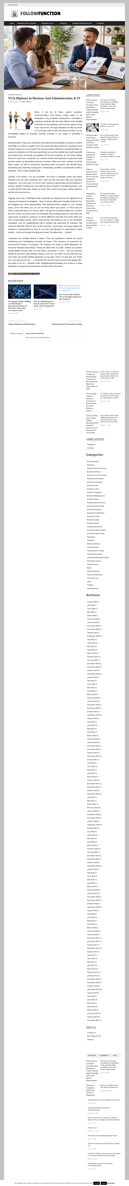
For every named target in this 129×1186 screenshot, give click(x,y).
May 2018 (90, 921)
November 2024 (93, 667)
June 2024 (91, 684)
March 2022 (91, 777)
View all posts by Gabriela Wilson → (39, 337)
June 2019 (91, 876)
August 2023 (92, 718)
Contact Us (91, 1033)
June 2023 (91, 725)
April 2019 (91, 883)
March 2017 (91, 969)
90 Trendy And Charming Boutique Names (102, 1135)
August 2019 (92, 869)
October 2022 (92, 753)
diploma (36, 273)
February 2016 (92, 1013)
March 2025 (91, 653)
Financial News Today (95, 551)
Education (91, 537)
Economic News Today (96, 533)
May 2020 (90, 838)
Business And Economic (26, 23)
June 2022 (91, 766)
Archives (90, 448)
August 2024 (92, 677)
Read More (111, 1183)
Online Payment (93, 571)
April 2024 (91, 691)
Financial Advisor (93, 544)
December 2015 (93, 1020)
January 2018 (92, 934)
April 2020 (91, 842)
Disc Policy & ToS (94, 1036)
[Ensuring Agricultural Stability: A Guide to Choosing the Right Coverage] (92, 152)
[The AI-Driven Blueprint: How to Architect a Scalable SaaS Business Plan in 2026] (92, 218)
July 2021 (90, 797)
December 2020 (93, 814)
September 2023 (93, 715)
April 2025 (91, 650)
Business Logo (93, 489)
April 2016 (91, 1006)
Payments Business (94, 575)
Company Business (94, 527)
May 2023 (90, 729)
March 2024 (91, 694)
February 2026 (92, 619)
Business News (93, 499)
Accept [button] (97, 1183)
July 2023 (90, 722)
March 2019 (91, 886)
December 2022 (93, 746)
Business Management (96, 496)
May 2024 (90, 687)
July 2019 (90, 873)
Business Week (93, 523)
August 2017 (92, 952)
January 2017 (92, 976)
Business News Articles (82, 23)
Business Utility (47, 23)
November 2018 (93, 900)
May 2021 (90, 801)
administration (20, 273)
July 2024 (90, 681)
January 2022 (92, 780)
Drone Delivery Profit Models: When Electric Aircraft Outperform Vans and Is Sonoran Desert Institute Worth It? (109, 173)
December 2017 (93, 938)
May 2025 (90, 646)
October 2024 (92, 670)
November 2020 (93, 818)
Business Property (94, 509)
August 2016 (92, 993)
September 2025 (93, 636)
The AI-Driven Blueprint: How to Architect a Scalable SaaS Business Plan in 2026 (109, 220)
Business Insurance (94, 482)
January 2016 (92, 1017)
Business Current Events (96, 475)
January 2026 (92, 622)
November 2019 (93, 859)
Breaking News (93, 461)
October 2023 (92, 711)
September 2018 (93, 907)
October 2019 (92, 862)
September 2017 (93, 948)
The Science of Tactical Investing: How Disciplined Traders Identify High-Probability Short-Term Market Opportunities (109, 104)
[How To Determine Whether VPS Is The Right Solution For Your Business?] (70, 289)
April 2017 (91, 965)
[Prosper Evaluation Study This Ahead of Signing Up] (92, 1085)
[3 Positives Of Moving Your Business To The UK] (92, 124)
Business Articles (94, 472)
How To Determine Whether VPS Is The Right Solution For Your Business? (70, 297)
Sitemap (90, 1039)
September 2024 (93, 674)
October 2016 (92, 986)
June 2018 (91, 917)
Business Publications (95, 513)
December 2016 (93, 979)
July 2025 (90, 639)
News (89, 568)
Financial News (93, 547)
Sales (89, 581)
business (29, 273)
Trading (90, 585)
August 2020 (92, 828)
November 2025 (93, 629)
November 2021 (93, 787)
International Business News (98, 557)
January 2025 (92, 660)
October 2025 (92, 633)
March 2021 (91, 804)
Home (12, 23)
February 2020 (92, 849)
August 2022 (92, 759)
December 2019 (93, 856)
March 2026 (91, 615)
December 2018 (93, 897)
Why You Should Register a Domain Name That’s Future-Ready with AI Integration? (44, 304)
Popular (92, 1055)
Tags (115, 1055)
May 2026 (90, 612)
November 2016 (93, 982)
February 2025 (92, 657)
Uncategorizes (92, 588)
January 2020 (92, 852)
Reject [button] (104, 1183)
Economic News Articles (96, 530)
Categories (91, 444)
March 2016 (91, 1010)
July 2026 (90, 605)
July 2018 (90, 914)
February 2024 (92, 698)
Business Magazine (94, 492)
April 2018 (91, 924)
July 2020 (90, 832)
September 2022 (93, 756)
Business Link (92, 485)
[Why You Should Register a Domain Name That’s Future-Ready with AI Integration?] (45, 292)
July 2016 (90, 996)
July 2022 (90, 763)
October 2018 (92, 904)
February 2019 (92, 890)
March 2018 (91, 928)
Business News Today (95, 506)
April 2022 (91, 773)
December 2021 (93, 783)
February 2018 (92, 931)
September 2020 (93, 825)
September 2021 (93, 794)
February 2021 (92, 807)
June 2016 (91, 1000)
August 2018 (92, 910)
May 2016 (90, 1003)
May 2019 (90, 880)
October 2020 (92, 821)
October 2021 (92, 790)
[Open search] (119, 23)
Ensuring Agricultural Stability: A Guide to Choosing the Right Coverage (110, 154)
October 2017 (92, 945)
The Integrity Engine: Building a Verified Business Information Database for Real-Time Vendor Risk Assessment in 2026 (19, 306)
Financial (63, 23)
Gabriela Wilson (26, 101)
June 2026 (91, 609)
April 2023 (91, 732)
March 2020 (91, 845)
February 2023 (92, 739)
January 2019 (92, 893)
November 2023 (93, 708)
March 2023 (91, 735)
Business (100, 23)
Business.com (92, 1128)
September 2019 (93, 866)
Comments (104, 1055)
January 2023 (92, 742)
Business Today (93, 516)
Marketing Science (94, 561)
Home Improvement (94, 554)
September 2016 (93, 989)
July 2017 (90, 955)
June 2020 (91, 835)
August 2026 (92, 602)
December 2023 (93, 705)
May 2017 (90, 962)
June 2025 (91, 643)
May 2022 (90, 770)
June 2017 (91, 958)
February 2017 (92, 972)
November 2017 (93, 941)
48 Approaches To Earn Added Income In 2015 (104, 1100)
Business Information (15, 94)
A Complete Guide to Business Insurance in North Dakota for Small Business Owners (110, 396)
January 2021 (92, 811)
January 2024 (92, 701)
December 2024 (93, 663)
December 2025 (93, 626)
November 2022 (93, 749)
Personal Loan (92, 578)
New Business (92, 564)
